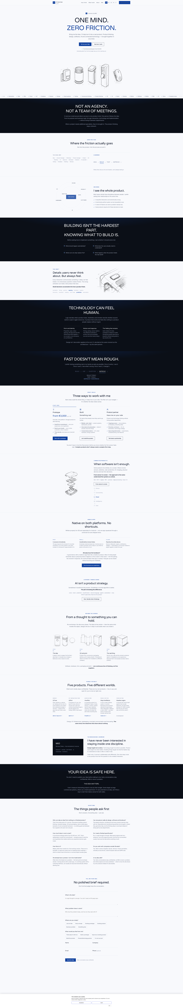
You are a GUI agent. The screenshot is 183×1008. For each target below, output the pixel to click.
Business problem (70, 927)
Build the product (70, 938)
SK (108, 2)
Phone (96, 950)
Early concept (78, 923)
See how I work (98, 44)
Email (66, 950)
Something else (82, 927)
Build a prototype (84, 934)
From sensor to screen (101, 484)
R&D (102, 2)
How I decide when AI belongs (91, 599)
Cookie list (81, 1002)
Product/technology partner (85, 938)
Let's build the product (87, 438)
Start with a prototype (60, 438)
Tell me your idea (124, 2)
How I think (84, 2)
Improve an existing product (99, 934)
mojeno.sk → (103, 715)
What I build (92, 2)
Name (67, 943)
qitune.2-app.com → (57, 715)
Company (95, 943)
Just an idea (69, 923)
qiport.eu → (71, 715)
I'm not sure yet (99, 938)
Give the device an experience (91, 565)
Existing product (101, 923)
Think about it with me (71, 934)
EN (106, 2)
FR (113, 2)
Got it (102, 1002)
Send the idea (70, 960)
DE (111, 2)
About (97, 2)
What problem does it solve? (73, 908)
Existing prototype (89, 923)
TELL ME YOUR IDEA (91, 989)
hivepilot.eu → (88, 715)
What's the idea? (70, 895)
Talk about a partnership (115, 438)
